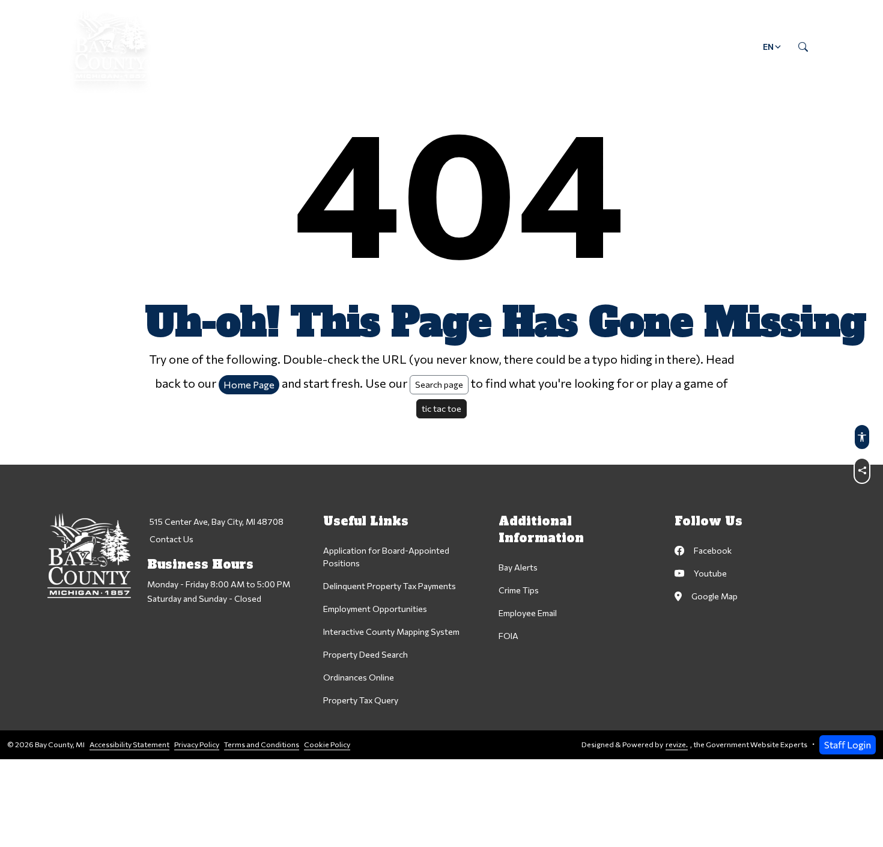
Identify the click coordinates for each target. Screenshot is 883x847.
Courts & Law (382, 46)
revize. (677, 744)
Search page (439, 384)
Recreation (596, 46)
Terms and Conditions (261, 744)
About (212, 46)
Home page (249, 384)
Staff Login (847, 744)
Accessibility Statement (129, 744)
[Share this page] (862, 470)
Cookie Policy (327, 744)
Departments (289, 46)
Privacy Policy (196, 744)
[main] (441, 379)
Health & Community (492, 46)
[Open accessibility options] (862, 437)
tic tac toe (441, 408)
